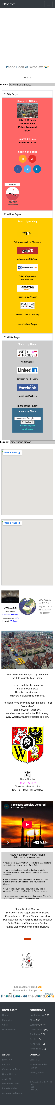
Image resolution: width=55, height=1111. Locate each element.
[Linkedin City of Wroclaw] (37, 169)
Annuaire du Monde (12, 1093)
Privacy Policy (37, 1072)
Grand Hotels (9, 1074)
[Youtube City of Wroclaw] (32, 159)
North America (37, 1015)
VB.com (6, 1064)
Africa (33, 1019)
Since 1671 (7, 1059)
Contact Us (35, 1059)
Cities (5, 1024)
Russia (33, 1039)
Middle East (35, 1048)
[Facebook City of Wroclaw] (18, 169)
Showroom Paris (10, 1083)
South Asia (35, 1034)
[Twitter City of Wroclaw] (27, 169)
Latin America (37, 1029)
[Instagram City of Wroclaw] (23, 159)
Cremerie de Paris (11, 1069)
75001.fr (6, 1078)
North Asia (35, 1043)
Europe (33, 1024)
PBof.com (9, 4)
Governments (9, 1029)
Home (5, 1015)
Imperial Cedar (9, 1088)
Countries (7, 1019)
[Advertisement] (27, 35)
